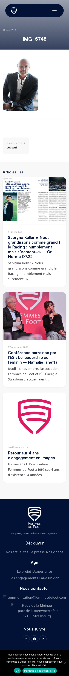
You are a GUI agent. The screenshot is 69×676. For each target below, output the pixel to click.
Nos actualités (17, 552)
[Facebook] (26, 638)
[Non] (64, 663)
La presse (37, 552)
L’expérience (42, 571)
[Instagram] (34, 638)
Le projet (24, 571)
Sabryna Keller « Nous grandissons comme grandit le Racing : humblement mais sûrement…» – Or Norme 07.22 (34, 247)
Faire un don (49, 578)
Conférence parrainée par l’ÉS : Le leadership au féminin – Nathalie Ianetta (33, 357)
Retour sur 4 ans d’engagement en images (31, 455)
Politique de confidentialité (39, 670)
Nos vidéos (54, 552)
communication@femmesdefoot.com (36, 597)
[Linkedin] (43, 638)
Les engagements (24, 578)
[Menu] (54, 11)
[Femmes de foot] (34, 517)
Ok (17, 670)
